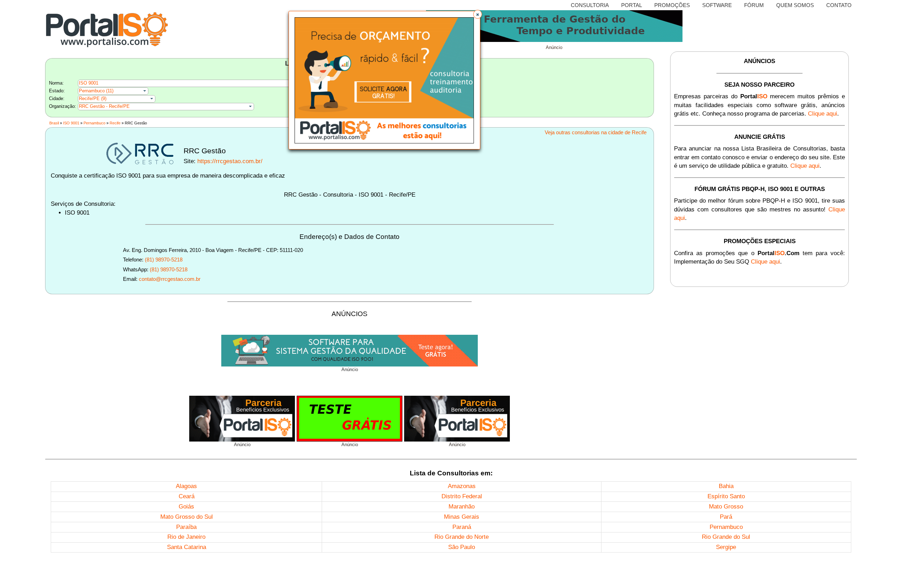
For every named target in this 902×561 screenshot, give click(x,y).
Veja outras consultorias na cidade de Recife (596, 132)
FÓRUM (754, 5)
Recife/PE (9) (92, 98)
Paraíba (186, 527)
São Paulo (461, 547)
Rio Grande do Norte (461, 537)
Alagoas (186, 486)
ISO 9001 (88, 83)
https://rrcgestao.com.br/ (229, 161)
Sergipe (726, 547)
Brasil (54, 123)
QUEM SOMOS (795, 5)
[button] (477, 14)
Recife (115, 123)
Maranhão (462, 506)
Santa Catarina (186, 547)
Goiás (186, 506)
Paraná (461, 527)
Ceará (186, 496)
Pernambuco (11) (96, 90)
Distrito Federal (461, 496)
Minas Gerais (461, 516)
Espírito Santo (726, 496)
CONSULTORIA (590, 5)
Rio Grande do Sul (726, 537)
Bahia (726, 486)
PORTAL (631, 5)
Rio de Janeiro (186, 537)
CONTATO (839, 5)
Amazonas (462, 486)
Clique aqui (822, 113)
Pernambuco (94, 123)
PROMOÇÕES (672, 5)
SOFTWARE (717, 5)
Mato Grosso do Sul (186, 516)
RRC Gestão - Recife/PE (104, 106)
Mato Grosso (726, 506)
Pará (726, 516)
